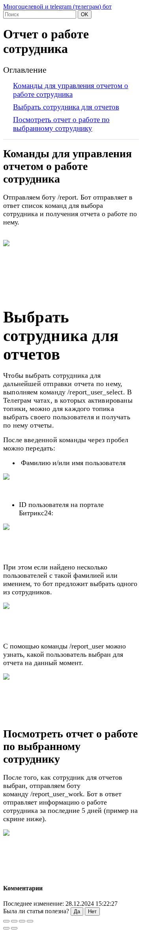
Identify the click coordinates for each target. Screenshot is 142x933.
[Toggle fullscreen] (22, 921)
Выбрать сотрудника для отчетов (66, 107)
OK (84, 14)
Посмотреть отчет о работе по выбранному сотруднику (61, 123)
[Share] (14, 921)
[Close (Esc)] (6, 921)
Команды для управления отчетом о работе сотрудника (70, 89)
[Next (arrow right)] (14, 928)
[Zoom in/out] (30, 921)
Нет (92, 911)
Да (77, 911)
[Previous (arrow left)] (6, 928)
